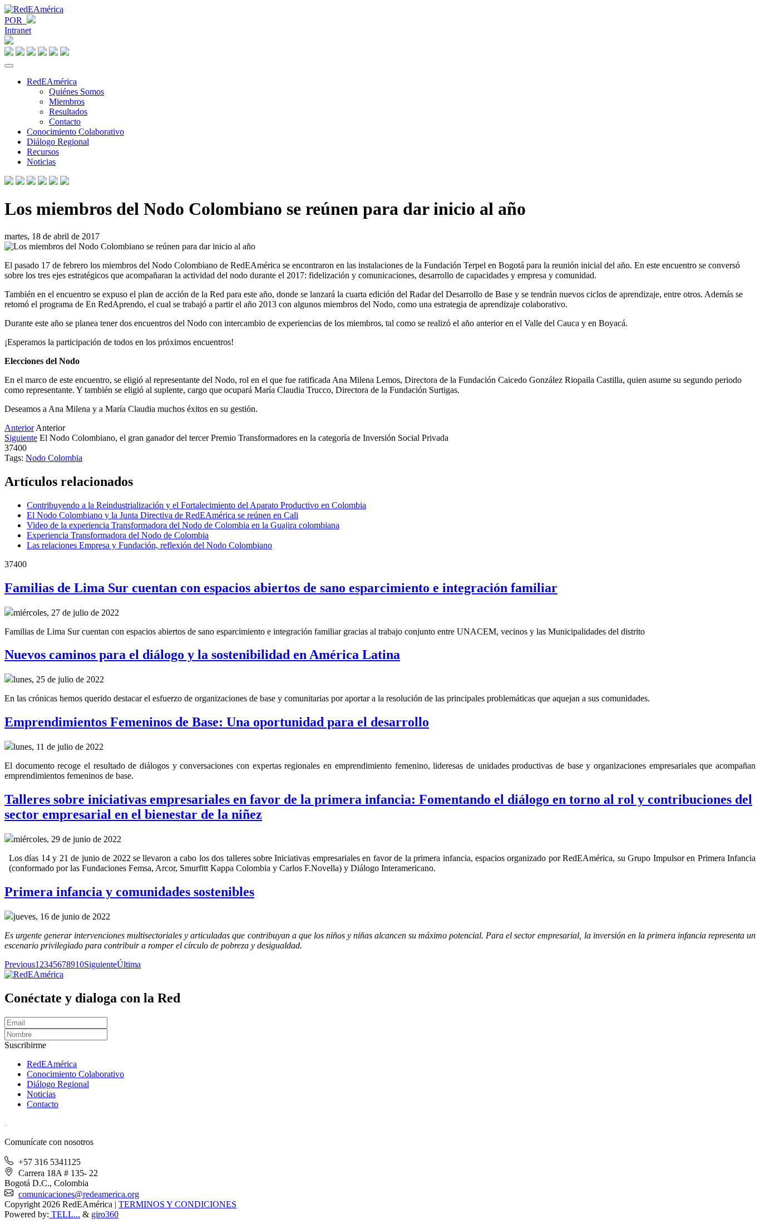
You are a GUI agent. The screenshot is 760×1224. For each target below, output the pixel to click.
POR (15, 20)
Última (129, 964)
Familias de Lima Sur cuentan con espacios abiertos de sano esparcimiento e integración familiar (280, 588)
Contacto (65, 121)
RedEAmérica (52, 81)
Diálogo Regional (58, 141)
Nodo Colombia (54, 458)
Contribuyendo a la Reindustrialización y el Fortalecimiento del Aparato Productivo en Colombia (196, 505)
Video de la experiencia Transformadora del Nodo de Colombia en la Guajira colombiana (183, 525)
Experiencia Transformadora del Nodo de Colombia (118, 535)
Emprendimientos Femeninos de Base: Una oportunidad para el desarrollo (216, 722)
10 (79, 964)
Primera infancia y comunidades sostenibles (129, 891)
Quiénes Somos (76, 91)
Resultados (68, 111)
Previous (19, 964)
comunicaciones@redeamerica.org (78, 1194)
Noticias (41, 161)
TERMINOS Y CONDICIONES (177, 1204)
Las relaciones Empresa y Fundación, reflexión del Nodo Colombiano (149, 545)
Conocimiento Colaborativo (75, 131)
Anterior (19, 427)
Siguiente (20, 438)
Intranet (17, 30)
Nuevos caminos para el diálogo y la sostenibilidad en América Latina (202, 654)
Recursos (43, 151)
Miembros (67, 101)
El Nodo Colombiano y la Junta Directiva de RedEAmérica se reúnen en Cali (162, 515)
